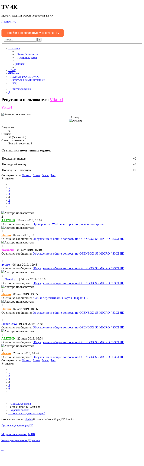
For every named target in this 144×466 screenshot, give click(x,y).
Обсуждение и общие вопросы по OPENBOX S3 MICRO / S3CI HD (78, 238)
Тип (53, 175)
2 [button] (9, 190)
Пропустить (8, 21)
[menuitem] (26, 54)
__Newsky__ (9, 279)
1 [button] (9, 187)
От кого (26, 175)
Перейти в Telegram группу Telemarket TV (33, 32)
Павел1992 (9, 323)
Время (36, 175)
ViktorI (56, 99)
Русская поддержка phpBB (17, 425)
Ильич (6, 235)
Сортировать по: (11, 175)
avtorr (5, 264)
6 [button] (9, 203)
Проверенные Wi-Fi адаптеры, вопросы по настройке (69, 224)
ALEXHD (8, 220)
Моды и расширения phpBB (18, 434)
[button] (9, 184)
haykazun (8, 250)
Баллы (45, 175)
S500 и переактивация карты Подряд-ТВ (60, 298)
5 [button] (9, 200)
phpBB (29, 419)
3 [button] (9, 193)
